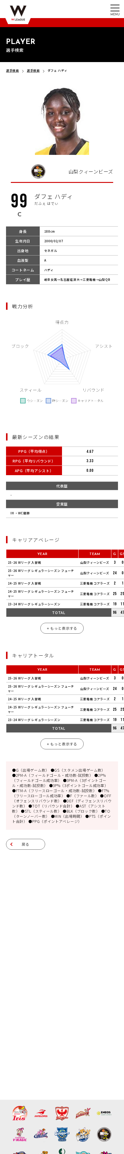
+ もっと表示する (62, 628)
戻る (25, 844)
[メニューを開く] (114, 8)
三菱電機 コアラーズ (95, 583)
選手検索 (12, 70)
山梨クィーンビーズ (94, 562)
